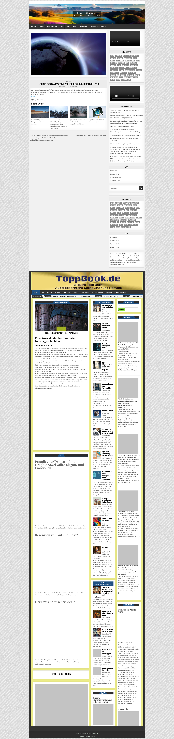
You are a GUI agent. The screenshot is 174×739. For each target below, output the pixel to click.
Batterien (120, 61)
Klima (74, 26)
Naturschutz (131, 75)
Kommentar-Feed (115, 182)
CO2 (117, 63)
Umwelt (68, 26)
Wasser (126, 80)
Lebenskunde (114, 73)
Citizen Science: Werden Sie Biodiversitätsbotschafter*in (69, 83)
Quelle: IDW (35, 97)
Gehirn (132, 63)
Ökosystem (124, 82)
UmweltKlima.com (87, 13)
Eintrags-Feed (114, 179)
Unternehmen (114, 80)
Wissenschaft (133, 80)
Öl (129, 82)
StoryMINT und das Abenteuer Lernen (122, 131)
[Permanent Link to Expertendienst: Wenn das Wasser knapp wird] (97, 112)
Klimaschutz (125, 68)
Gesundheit (114, 65)
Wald (121, 80)
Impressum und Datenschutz (98, 26)
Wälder (113, 82)
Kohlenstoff (114, 70)
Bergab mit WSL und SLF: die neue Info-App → (91, 135)
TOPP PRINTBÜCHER (52, 26)
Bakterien (113, 61)
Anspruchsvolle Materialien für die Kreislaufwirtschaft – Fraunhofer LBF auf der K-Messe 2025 (58, 124)
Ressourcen (130, 78)
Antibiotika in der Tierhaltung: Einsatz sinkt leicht (125, 140)
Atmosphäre (135, 58)
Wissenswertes (83, 26)
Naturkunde (123, 75)
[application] (126, 40)
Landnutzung (122, 70)
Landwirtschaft (132, 70)
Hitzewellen (121, 65)
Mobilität (139, 73)
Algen (112, 58)
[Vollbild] (140, 47)
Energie (127, 63)
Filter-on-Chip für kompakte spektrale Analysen (37, 122)
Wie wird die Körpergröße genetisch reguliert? (124, 149)
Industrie (113, 68)
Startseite (33, 26)
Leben (61, 26)
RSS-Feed (63, 86)
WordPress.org (115, 186)
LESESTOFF (41, 26)
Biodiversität (127, 61)
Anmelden (113, 176)
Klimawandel (134, 68)
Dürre (121, 63)
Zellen (118, 82)
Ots (118, 78)
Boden (134, 61)
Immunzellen (133, 65)
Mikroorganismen (130, 73)
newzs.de (113, 78)
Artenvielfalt (126, 58)
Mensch (121, 73)
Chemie (112, 63)
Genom (138, 63)
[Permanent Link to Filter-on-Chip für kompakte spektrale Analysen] (40, 112)
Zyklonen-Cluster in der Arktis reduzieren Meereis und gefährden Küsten (78, 122)
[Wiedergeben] (113, 47)
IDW (39, 100)
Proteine (123, 78)
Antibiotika (118, 58)
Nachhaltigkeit (115, 75)
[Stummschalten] (137, 47)
